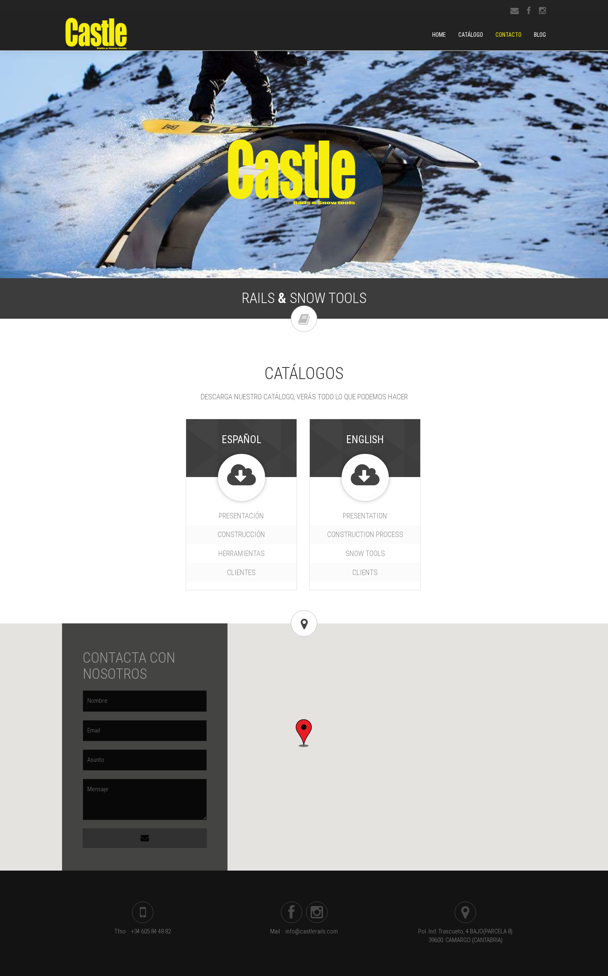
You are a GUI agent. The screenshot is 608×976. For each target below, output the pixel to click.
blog (540, 34)
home (439, 34)
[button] (304, 733)
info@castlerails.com (311, 931)
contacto (508, 34)
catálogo (470, 34)
